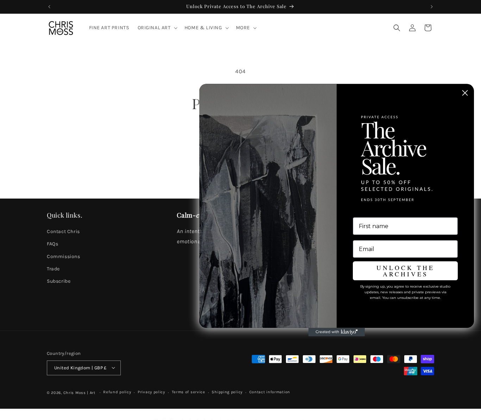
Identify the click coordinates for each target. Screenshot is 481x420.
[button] (156, 27)
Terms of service (188, 392)
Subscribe (58, 281)
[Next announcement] (431, 6)
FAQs (52, 244)
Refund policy (117, 392)
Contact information (269, 392)
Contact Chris (63, 232)
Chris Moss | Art (80, 392)
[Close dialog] (465, 93)
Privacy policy (151, 392)
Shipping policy (227, 392)
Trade (53, 269)
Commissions (63, 256)
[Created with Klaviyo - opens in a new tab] (336, 332)
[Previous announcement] (49, 6)
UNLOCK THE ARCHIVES (405, 270)
